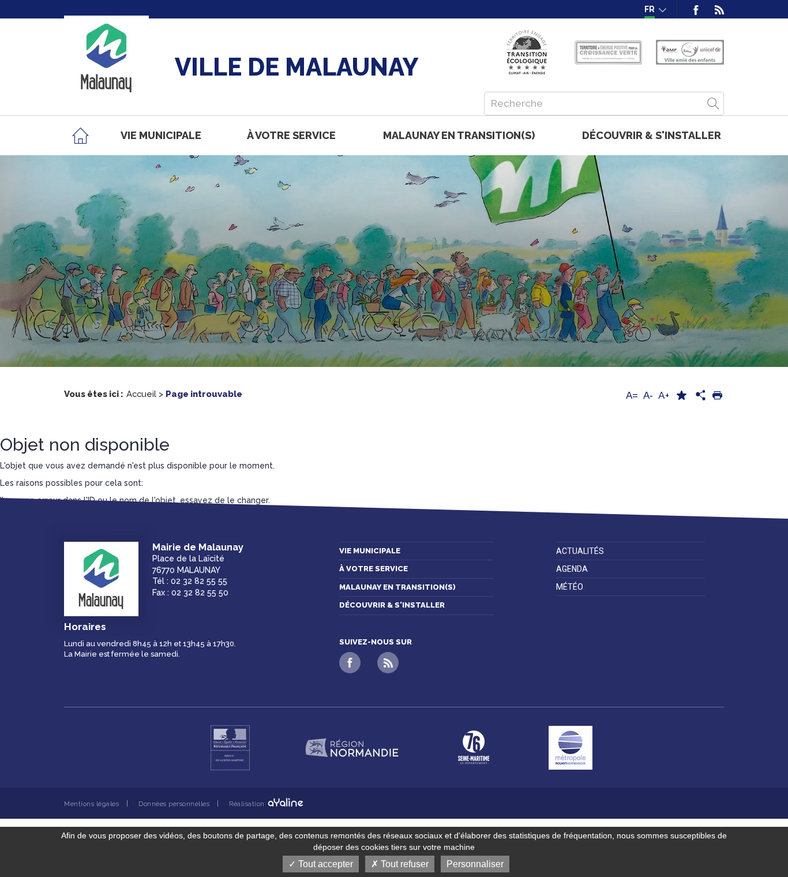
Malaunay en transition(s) (397, 587)
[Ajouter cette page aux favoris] (681, 395)
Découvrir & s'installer (392, 605)
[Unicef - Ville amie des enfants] (690, 52)
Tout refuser (403, 864)
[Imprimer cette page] (717, 395)
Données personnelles (173, 804)
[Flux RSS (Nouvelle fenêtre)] (715, 9)
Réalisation (248, 804)
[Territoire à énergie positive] (608, 52)
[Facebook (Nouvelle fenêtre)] (696, 9)
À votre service (373, 568)
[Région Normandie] (352, 748)
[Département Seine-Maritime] (473, 747)
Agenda (572, 569)
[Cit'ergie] (527, 52)
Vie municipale (369, 550)
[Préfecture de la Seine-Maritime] (230, 747)
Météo (569, 586)
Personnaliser (475, 864)
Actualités (580, 551)
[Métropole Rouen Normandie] (570, 748)
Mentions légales (91, 804)
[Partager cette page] (699, 396)
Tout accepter (324, 864)
